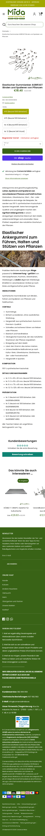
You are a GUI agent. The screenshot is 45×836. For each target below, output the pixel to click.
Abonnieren (12, 564)
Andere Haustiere (9, 589)
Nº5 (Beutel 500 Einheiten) (15, 118)
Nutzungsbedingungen (10, 810)
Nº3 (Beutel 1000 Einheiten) (15, 111)
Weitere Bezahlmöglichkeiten (22, 164)
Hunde (5, 580)
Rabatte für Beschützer (27, 810)
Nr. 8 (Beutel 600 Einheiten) (15, 125)
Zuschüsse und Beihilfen (10, 823)
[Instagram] (7, 619)
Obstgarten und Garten (12, 601)
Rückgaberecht (28, 816)
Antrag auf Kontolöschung (11, 826)
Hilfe (18, 804)
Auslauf (5, 609)
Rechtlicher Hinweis (8, 804)
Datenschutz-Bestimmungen (12, 816)
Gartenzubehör (10, 103)
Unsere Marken (8, 605)
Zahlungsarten (7, 813)
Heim (4, 597)
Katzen (5, 584)
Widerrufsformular (27, 813)
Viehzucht (6, 593)
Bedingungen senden (9, 807)
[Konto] (34, 13)
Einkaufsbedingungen (29, 804)
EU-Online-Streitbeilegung (18, 820)
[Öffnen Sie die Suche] (4, 24)
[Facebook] (3, 619)
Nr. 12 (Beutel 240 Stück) (14, 131)
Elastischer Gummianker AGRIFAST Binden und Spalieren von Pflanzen (22, 35)
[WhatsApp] (11, 619)
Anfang (37, 816)
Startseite (5, 31)
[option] (22, 60)
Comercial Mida (7, 97)
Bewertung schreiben (22, 454)
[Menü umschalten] (3, 14)
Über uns (5, 820)
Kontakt (16, 813)
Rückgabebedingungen (26, 807)
